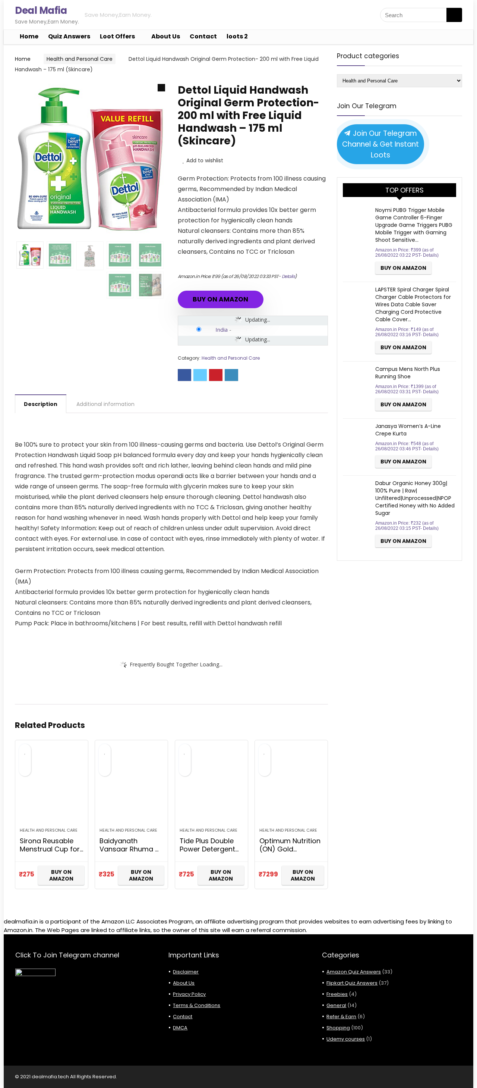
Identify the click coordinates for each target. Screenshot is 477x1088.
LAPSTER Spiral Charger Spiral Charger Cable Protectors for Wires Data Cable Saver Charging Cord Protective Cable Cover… (413, 304)
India (221, 329)
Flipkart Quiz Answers (352, 983)
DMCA (180, 1027)
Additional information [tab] (105, 404)
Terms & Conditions (196, 1005)
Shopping (338, 1027)
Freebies (337, 994)
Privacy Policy (189, 994)
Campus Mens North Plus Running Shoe (407, 372)
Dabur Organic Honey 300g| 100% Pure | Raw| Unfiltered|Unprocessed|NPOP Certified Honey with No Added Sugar (415, 498)
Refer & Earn (341, 1016)
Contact (203, 36)
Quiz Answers (69, 36)
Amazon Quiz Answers (353, 971)
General (336, 1005)
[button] (161, 87)
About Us (165, 36)
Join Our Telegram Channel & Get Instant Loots (380, 144)
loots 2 (237, 36)
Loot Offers (117, 36)
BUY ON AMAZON (220, 299)
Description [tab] (40, 404)
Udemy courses (345, 1038)
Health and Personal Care (80, 59)
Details (288, 276)
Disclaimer (186, 971)
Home (29, 36)
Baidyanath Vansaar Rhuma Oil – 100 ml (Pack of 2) (131, 853)
